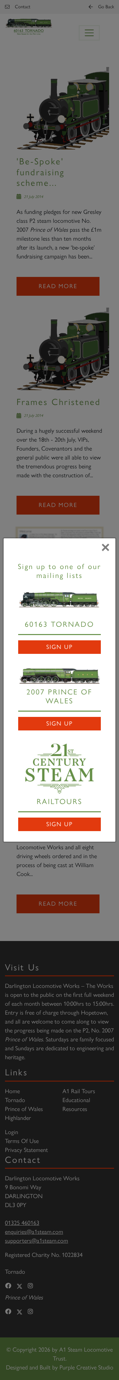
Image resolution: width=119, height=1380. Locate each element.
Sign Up (59, 647)
